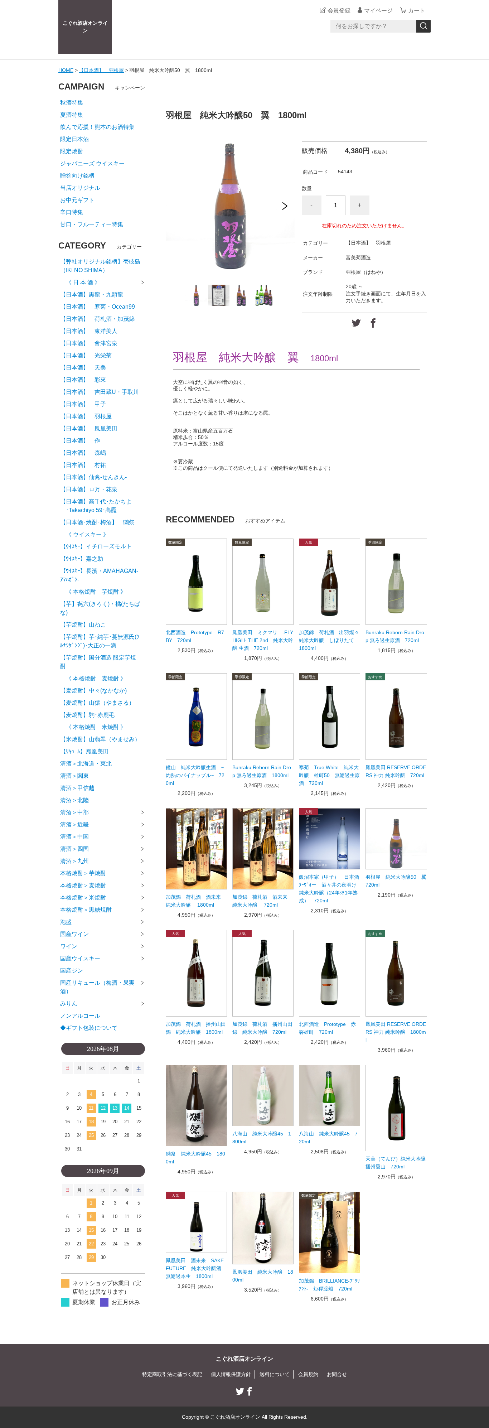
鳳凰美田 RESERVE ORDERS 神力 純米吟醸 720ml (395, 771)
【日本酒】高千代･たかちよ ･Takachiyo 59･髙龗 (96, 505)
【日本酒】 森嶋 (83, 453)
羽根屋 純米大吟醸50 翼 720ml (396, 881)
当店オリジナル (80, 188)
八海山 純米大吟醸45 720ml (328, 1137)
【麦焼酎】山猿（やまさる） (97, 703)
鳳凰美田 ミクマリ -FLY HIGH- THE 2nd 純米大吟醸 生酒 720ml (262, 640)
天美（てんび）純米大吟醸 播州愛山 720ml (396, 1162)
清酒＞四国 (74, 849)
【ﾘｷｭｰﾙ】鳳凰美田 (84, 751)
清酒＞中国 (74, 837)
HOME (65, 70)
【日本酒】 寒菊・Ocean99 (97, 307)
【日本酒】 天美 (83, 368)
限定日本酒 (74, 139)
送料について (275, 1374)
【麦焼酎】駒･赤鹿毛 (87, 715)
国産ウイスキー (80, 958)
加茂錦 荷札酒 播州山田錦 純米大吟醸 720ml (262, 1028)
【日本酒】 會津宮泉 (88, 343)
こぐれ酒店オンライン (85, 26)
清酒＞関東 (74, 776)
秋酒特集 (71, 103)
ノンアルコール (80, 1016)
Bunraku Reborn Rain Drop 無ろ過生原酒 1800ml (261, 771)
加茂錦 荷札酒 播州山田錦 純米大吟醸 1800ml (196, 1028)
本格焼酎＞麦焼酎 (83, 885)
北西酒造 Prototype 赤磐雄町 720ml (327, 1028)
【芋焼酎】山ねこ (83, 625)
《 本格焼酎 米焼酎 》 (93, 727)
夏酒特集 (71, 115)
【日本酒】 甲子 (83, 404)
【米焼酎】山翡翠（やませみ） (100, 739)
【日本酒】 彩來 (83, 380)
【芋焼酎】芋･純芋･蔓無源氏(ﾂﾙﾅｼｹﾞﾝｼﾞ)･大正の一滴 (99, 641)
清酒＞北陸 (74, 800)
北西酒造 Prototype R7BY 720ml (195, 636)
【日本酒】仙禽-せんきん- (93, 477)
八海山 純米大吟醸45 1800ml (261, 1137)
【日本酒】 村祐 (83, 465)
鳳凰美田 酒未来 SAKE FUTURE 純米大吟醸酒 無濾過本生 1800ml (196, 1268)
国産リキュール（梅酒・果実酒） (97, 987)
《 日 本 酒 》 (80, 282)
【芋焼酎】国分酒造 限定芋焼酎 (98, 662)
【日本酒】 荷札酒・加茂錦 (97, 319)
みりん (68, 1003)
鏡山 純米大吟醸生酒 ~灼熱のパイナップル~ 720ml (195, 775)
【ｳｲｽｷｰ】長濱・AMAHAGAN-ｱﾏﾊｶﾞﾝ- (99, 575)
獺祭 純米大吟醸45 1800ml (195, 1157)
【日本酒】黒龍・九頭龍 (91, 294)
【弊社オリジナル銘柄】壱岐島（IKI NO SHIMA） (100, 266)
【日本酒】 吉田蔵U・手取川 (99, 392)
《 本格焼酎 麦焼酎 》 (93, 678)
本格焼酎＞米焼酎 (83, 897)
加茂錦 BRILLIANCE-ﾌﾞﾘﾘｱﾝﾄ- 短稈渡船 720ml (329, 1285)
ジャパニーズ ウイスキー (92, 163)
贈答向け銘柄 (77, 176)
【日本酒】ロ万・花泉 (88, 489)
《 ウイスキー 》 (84, 534)
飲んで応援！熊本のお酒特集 (97, 127)
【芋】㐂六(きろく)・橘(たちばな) (100, 608)
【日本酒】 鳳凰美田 (88, 428)
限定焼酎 (71, 151)
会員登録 (339, 11)
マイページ (378, 11)
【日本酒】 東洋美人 (88, 331)
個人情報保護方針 (231, 1374)
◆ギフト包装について (88, 1028)
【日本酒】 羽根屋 (101, 70)
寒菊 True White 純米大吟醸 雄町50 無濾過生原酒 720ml (329, 775)
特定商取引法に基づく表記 (172, 1374)
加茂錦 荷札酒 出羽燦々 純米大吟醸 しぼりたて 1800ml (329, 640)
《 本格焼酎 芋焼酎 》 (93, 592)
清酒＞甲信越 (77, 788)
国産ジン (71, 971)
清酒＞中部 (74, 812)
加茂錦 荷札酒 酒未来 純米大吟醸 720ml (262, 901)
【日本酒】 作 (83, 441)
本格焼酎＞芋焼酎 (83, 873)
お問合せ (337, 1374)
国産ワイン (74, 934)
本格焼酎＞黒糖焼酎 (86, 910)
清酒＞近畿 (74, 824)
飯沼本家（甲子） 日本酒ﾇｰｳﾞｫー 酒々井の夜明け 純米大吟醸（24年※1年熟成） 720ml (329, 888)
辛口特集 (71, 212)
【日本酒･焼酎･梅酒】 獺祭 (97, 522)
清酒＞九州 (74, 861)
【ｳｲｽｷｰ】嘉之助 (81, 559)
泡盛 (66, 922)
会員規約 (308, 1374)
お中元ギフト (77, 200)
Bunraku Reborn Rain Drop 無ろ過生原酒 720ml (394, 636)
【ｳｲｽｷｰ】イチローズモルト (96, 547)
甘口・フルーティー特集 (91, 224)
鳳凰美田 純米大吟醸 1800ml (262, 1276)
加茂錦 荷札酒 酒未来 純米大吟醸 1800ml (196, 901)
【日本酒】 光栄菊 (86, 355)
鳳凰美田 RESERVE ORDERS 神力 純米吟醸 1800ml (395, 1032)
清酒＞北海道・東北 (86, 764)
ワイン (68, 946)
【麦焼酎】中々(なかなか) (93, 691)
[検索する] (423, 26)
